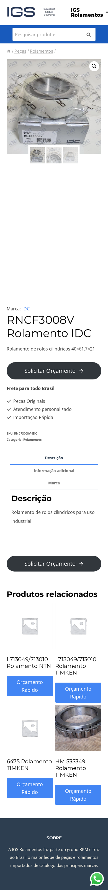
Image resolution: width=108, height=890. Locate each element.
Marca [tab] (54, 483)
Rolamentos (32, 439)
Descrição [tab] (54, 457)
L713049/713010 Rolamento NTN (29, 662)
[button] (94, 66)
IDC (26, 309)
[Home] (9, 51)
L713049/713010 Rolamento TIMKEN (75, 666)
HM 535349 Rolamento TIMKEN (70, 768)
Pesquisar (90, 34)
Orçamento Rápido (30, 686)
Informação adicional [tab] (54, 470)
